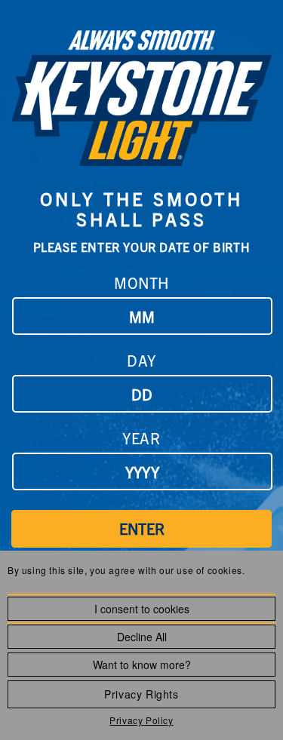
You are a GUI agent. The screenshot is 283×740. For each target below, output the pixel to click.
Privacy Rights (141, 694)
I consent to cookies (141, 608)
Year (141, 437)
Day (141, 360)
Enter (142, 528)
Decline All (142, 636)
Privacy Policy (141, 720)
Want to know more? (142, 664)
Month (141, 282)
